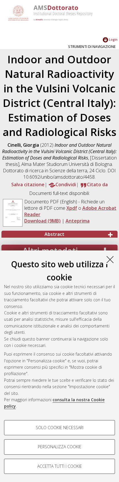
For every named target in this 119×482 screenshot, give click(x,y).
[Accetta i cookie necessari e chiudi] (110, 259)
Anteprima (78, 221)
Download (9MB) (42, 221)
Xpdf (71, 208)
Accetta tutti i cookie (59, 466)
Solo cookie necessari (59, 427)
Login (113, 39)
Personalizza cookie (59, 446)
